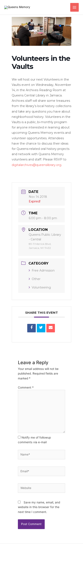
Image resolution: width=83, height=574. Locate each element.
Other (36, 279)
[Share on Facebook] (31, 328)
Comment (26, 387)
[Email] (50, 328)
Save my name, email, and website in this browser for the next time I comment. (39, 507)
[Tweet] (41, 328)
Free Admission (43, 270)
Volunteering (41, 287)
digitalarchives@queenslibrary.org (36, 165)
